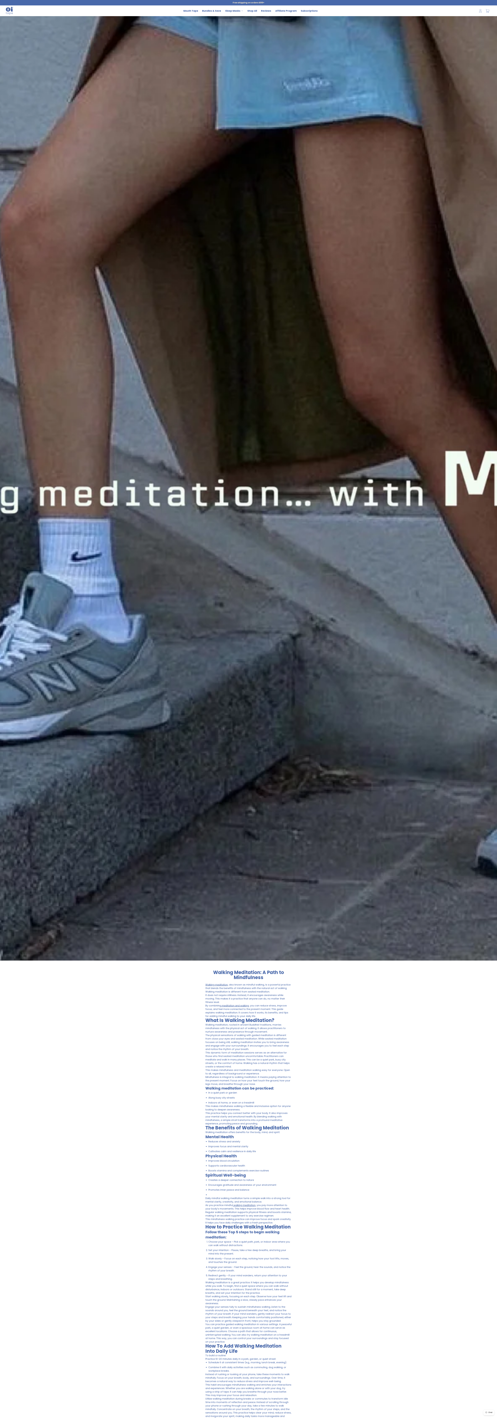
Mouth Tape (190, 10)
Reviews (266, 10)
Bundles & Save (211, 10)
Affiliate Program (286, 10)
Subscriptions (309, 10)
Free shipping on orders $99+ (248, 2)
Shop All (252, 10)
